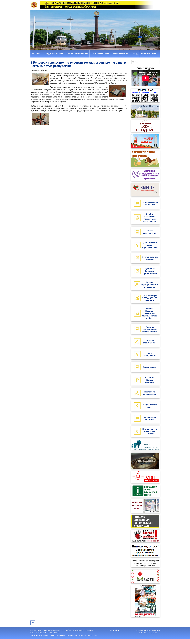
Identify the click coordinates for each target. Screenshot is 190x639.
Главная (36, 53)
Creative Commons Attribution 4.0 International (81, 635)
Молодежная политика (150, 418)
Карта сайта (114, 630)
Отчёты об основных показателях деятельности (149, 218)
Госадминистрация (53, 53)
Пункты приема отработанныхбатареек (149, 431)
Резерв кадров (149, 367)
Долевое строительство (150, 341)
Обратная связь (148, 53)
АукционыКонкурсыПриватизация (150, 271)
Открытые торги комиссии (149, 297)
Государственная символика (150, 203)
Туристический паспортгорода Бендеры (149, 245)
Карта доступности (150, 354)
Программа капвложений (149, 393)
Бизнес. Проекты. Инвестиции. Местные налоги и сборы (149, 313)
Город (134, 53)
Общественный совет (149, 405)
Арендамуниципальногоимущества (149, 284)
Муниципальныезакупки (150, 258)
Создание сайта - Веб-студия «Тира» (148, 630)
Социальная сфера (100, 53)
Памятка (149, 329)
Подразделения (120, 53)
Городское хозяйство (77, 53)
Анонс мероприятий (149, 232)
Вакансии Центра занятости (149, 380)
